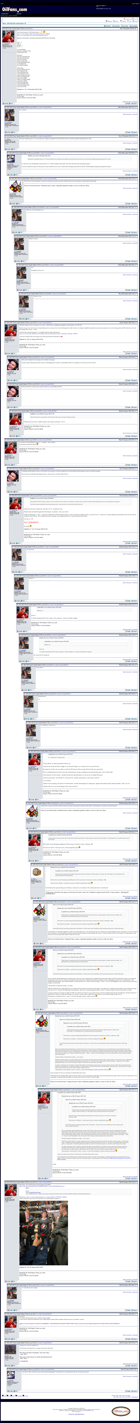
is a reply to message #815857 (46, 153)
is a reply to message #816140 (73, 901)
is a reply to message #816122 (68, 832)
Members (109, 21)
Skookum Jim (7, 43)
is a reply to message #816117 (63, 693)
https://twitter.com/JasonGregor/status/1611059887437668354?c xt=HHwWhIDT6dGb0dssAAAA (41, 1186)
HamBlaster (11, 371)
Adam (34, 878)
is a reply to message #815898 (51, 207)
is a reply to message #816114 (58, 635)
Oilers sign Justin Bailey (124, 1395)
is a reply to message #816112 (56, 604)
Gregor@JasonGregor (35, 1192)
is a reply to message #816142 (75, 1013)
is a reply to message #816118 (65, 722)
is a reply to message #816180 (46, 1369)
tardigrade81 (9, 122)
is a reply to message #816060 (51, 547)
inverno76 (11, 163)
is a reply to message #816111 (53, 575)
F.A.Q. (135, 19)
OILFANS (19, 13)
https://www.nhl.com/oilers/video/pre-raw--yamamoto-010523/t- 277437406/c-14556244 (46, 1197)
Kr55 (8, 1355)
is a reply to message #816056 (46, 468)
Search (116, 21)
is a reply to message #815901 (58, 293)
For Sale (26, 1396)
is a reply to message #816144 (77, 1089)
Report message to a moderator (130, 101)
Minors (4, 23)
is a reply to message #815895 (49, 178)
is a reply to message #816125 (70, 864)
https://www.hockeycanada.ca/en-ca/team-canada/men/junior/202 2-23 (32, 35)
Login (133, 3)
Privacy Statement (76, 1411)
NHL (9, 1396)
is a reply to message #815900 (56, 265)
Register (137, 3)
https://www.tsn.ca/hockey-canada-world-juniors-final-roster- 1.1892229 (33, 34)
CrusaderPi (13, 193)
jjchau (110, 8)
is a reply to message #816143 (46, 1285)
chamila (106, 8)
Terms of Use (128, 19)
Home (135, 21)
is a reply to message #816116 (61, 665)
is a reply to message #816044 (46, 357)
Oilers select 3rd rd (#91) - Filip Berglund (128, 1397)
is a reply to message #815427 (44, 107)
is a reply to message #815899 (54, 236)
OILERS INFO (4, 13)
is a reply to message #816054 (49, 411)
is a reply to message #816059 (49, 495)
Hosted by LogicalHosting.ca (76, 1414)
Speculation (19, 1396)
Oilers (5, 1396)
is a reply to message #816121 (68, 751)
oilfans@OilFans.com (89, 1410)
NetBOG (8, 139)
